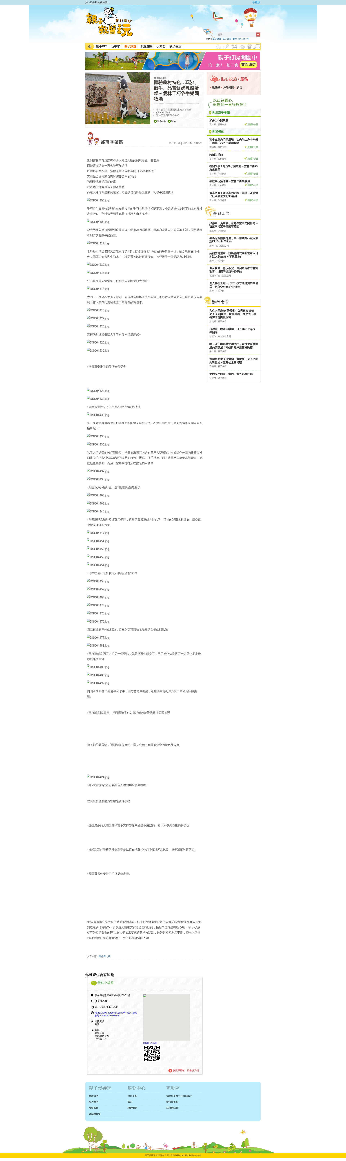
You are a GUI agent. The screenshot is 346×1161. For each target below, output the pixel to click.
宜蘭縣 (212, 366)
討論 (173, 121)
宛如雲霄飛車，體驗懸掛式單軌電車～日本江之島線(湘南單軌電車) (233, 255)
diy (239, 39)
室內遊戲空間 (222, 245)
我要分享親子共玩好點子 (179, 1095)
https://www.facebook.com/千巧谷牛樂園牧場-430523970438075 (116, 1014)
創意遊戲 (146, 46)
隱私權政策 (95, 1114)
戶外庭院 (228, 87)
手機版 (256, 2)
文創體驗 (222, 158)
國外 (211, 245)
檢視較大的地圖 (150, 1043)
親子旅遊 (216, 39)
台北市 (212, 378)
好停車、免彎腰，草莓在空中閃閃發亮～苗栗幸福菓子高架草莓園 (233, 225)
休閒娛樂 (161, 78)
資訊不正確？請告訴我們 (186, 1070)
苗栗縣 (212, 230)
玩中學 (246, 39)
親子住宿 (222, 321)
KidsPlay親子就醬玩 (112, 25)
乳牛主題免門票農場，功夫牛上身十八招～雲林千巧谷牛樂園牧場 (233, 141)
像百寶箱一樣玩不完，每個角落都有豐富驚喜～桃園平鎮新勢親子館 (233, 270)
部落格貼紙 (172, 1107)
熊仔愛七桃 (104, 956)
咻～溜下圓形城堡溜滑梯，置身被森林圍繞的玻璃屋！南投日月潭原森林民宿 (233, 345)
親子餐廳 (222, 124)
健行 (235, 39)
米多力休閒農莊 (218, 120)
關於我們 (93, 1095)
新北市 (212, 336)
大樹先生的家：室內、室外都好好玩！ (232, 373)
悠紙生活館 (216, 154)
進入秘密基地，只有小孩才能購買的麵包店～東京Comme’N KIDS (233, 285)
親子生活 (175, 46)
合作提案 (132, 1095)
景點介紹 (162, 121)
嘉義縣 (212, 321)
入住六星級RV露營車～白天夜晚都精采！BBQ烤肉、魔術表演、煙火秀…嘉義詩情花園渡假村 (232, 314)
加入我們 (93, 1102)
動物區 (216, 87)
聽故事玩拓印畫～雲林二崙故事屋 (229, 181)
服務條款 (93, 1107)
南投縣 (212, 351)
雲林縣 (212, 124)
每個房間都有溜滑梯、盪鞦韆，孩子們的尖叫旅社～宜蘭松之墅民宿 (233, 360)
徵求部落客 (172, 1102)
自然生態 (222, 147)
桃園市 (212, 275)
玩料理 (161, 46)
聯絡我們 (132, 1107)
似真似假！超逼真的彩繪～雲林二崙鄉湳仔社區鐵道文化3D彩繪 (233, 194)
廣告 (130, 1102)
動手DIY (101, 46)
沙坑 (239, 87)
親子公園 (227, 39)
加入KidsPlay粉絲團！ (97, 2)
